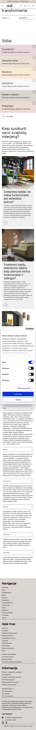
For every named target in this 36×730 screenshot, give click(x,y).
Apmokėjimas (6, 675)
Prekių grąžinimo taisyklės (10, 682)
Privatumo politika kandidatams (12, 662)
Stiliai (4, 608)
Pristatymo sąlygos (8, 680)
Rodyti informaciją (24, 388)
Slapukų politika (7, 659)
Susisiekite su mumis (9, 638)
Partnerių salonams (8, 648)
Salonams (5, 641)
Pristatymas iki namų (12, 1)
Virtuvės (4, 597)
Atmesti (18, 400)
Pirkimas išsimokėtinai (9, 685)
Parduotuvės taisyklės (9, 654)
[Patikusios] (21, 5)
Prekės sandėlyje (7, 613)
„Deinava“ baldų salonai (9, 633)
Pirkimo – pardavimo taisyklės (12, 672)
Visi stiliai (9, 116)
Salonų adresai (24, 1)
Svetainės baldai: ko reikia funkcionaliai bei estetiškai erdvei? (17, 197)
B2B (3, 651)
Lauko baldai (6, 605)
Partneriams (6, 646)
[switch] (31, 368)
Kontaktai (5, 631)
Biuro (3, 595)
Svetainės (5, 587)
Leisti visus (18, 394)
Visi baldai (5, 615)
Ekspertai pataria (7, 636)
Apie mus (5, 628)
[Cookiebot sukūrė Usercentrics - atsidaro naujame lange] (25, 329)
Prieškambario (6, 592)
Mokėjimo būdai (7, 689)
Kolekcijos (5, 610)
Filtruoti (4, 18)
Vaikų (3, 590)
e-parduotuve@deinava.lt (13, 717)
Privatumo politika (8, 657)
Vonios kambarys (7, 603)
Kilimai (4, 618)
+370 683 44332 (10, 720)
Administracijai (7, 643)
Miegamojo (5, 600)
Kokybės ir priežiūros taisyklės (11, 677)
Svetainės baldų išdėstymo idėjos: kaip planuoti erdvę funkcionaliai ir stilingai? (17, 271)
